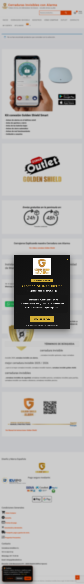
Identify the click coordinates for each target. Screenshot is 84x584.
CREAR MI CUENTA (42, 319)
